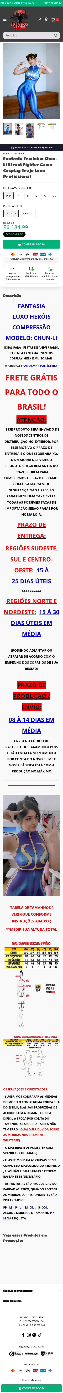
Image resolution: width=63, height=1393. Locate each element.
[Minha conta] (39, 19)
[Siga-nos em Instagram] (29, 1335)
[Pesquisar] (56, 35)
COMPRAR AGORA (33, 244)
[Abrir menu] (4, 19)
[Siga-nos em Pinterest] (34, 1335)
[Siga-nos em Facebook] (23, 1335)
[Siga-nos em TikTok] (40, 1335)
